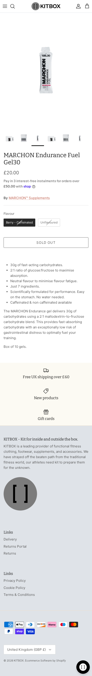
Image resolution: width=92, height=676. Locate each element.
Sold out (46, 242)
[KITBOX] (46, 6)
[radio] (19, 223)
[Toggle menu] (5, 6)
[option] (46, 70)
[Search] (15, 6)
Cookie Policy (14, 588)
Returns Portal (15, 546)
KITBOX (19, 660)
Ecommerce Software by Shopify (45, 660)
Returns (10, 553)
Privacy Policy (15, 580)
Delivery (10, 539)
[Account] (77, 6)
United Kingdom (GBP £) (26, 649)
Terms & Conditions (19, 595)
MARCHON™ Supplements (29, 198)
